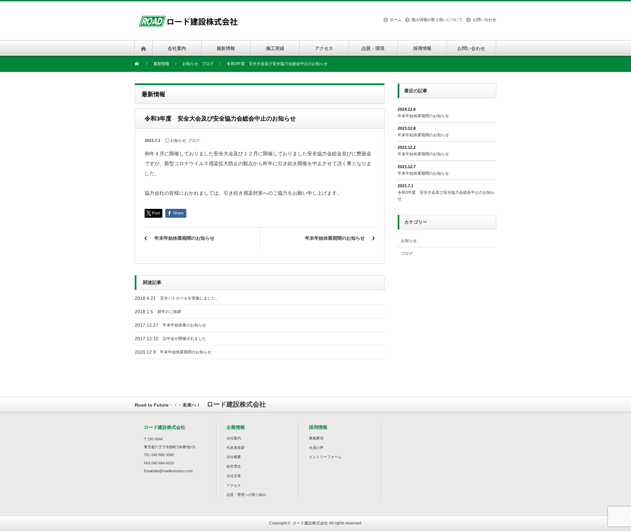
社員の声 (316, 448)
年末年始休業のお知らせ (184, 325)
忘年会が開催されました (184, 338)
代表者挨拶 (235, 448)
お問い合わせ (484, 19)
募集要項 (316, 438)
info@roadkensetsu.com (173, 471)
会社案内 (233, 438)
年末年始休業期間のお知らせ (184, 238)
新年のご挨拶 (169, 311)
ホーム (396, 19)
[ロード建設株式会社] (188, 17)
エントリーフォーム (325, 457)
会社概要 (233, 457)
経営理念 (233, 466)
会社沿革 (233, 476)
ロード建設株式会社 (310, 523)
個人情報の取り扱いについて (437, 19)
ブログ (194, 140)
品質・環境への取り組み (246, 495)
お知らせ (178, 140)
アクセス (233, 485)
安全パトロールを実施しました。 (189, 298)
